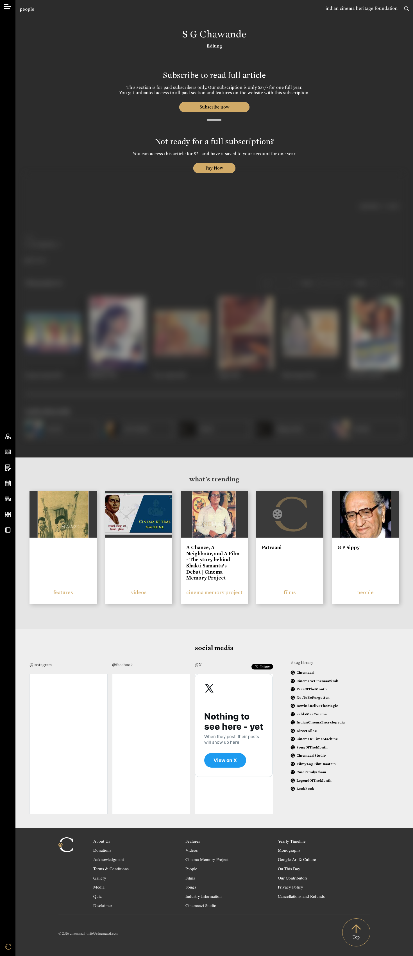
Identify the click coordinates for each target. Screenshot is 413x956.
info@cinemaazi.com (102, 933)
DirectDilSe (306, 731)
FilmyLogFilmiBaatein (316, 764)
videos (139, 592)
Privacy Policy (290, 887)
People (191, 868)
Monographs (289, 850)
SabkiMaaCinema (311, 714)
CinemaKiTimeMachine (317, 739)
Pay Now (214, 168)
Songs (190, 887)
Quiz (97, 896)
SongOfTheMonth (312, 747)
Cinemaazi (305, 672)
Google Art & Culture (297, 859)
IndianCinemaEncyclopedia (320, 722)
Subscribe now (214, 107)
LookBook (305, 788)
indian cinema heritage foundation (362, 8)
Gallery (99, 878)
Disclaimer (102, 905)
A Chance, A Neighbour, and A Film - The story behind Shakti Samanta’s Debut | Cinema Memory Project (212, 562)
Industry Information (203, 896)
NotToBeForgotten (313, 697)
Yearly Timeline (292, 841)
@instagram (41, 664)
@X (198, 664)
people (27, 9)
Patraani (272, 547)
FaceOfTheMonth (311, 689)
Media (99, 887)
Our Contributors (293, 878)
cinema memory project (214, 592)
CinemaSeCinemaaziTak (317, 681)
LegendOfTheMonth (314, 780)
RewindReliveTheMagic (317, 706)
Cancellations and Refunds (301, 896)
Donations (102, 850)
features (63, 592)
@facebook (122, 664)
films (290, 592)
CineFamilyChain (311, 772)
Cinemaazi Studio (200, 905)
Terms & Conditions (111, 868)
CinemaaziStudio (311, 755)
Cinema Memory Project (206, 859)
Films (190, 878)
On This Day (289, 868)
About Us (101, 841)
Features (192, 841)
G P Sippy (348, 547)
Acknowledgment (108, 859)
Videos (191, 850)
